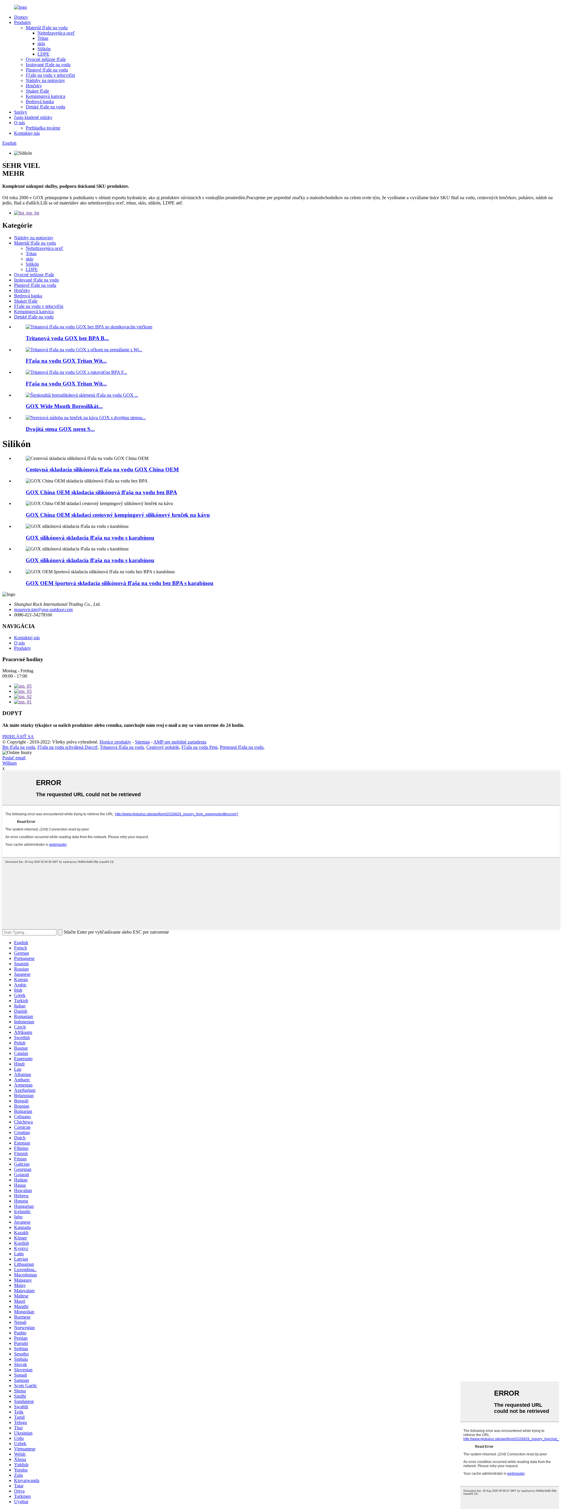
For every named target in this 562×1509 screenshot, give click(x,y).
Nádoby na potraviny (45, 80)
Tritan (42, 38)
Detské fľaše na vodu (45, 106)
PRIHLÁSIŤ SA (18, 736)
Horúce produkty (115, 741)
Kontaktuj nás (27, 133)
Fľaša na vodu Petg (199, 747)
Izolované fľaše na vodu (48, 64)
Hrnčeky (34, 85)
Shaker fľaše (37, 90)
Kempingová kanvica (45, 96)
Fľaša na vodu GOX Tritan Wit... (66, 361)
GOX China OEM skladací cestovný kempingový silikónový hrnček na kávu (118, 515)
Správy (20, 112)
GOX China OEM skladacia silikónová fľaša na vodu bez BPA (101, 492)
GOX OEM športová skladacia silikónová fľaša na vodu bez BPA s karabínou (119, 583)
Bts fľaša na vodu (18, 747)
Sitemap (142, 741)
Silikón (44, 48)
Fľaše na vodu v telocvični (50, 75)
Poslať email (13, 757)
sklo (41, 43)
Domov (21, 17)
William (9, 763)
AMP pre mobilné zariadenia (179, 741)
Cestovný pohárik (162, 747)
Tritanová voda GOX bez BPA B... (67, 338)
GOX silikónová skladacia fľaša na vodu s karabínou (90, 538)
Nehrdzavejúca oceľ (56, 32)
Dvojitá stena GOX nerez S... (60, 429)
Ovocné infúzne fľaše (46, 59)
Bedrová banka (40, 101)
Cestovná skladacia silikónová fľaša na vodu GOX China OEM (102, 469)
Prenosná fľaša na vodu (241, 747)
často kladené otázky (33, 117)
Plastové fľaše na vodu (47, 69)
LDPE (43, 54)
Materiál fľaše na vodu (47, 27)
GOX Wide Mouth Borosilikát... (64, 406)
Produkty (22, 22)
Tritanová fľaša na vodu (122, 747)
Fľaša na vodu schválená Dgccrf (67, 747)
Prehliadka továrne (43, 127)
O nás (19, 122)
